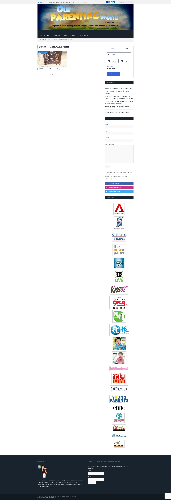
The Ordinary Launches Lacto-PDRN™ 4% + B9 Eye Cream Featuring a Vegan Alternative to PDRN (118, 111)
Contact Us (84, 36)
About (50, 32)
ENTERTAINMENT (99, 32)
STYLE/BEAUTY (44, 36)
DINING (111, 32)
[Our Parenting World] (85, 16)
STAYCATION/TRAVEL (124, 32)
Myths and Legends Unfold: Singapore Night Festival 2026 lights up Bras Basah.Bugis (119, 102)
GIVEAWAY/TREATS (69, 36)
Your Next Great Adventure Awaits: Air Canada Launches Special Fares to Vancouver (117, 107)
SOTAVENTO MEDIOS (51, 498)
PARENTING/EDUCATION (81, 32)
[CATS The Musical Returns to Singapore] (52, 58)
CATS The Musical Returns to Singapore (51, 69)
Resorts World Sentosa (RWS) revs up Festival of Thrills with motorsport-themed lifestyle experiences (68, 2)
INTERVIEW (56, 36)
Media (59, 32)
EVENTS (67, 32)
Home (41, 32)
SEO (43, 498)
